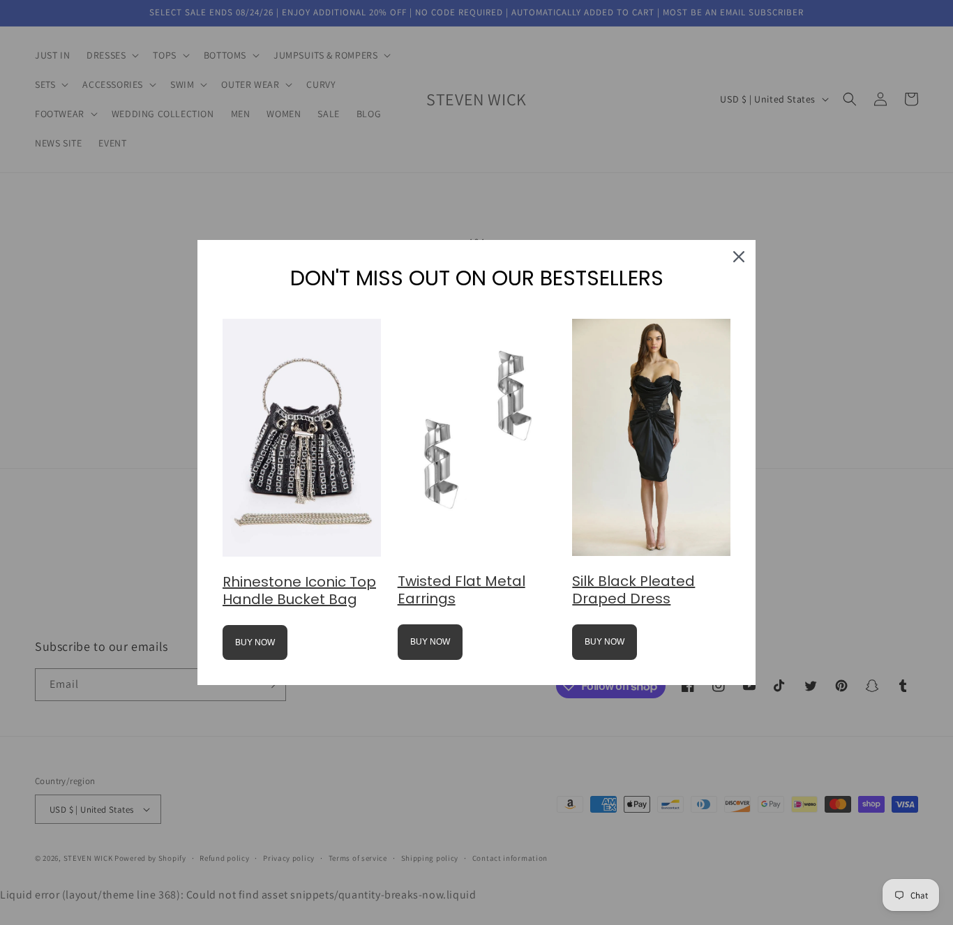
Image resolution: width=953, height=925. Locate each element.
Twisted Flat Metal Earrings (461, 589)
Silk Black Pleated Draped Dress (633, 589)
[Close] (739, 256)
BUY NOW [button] (255, 642)
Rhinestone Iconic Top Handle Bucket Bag (299, 590)
